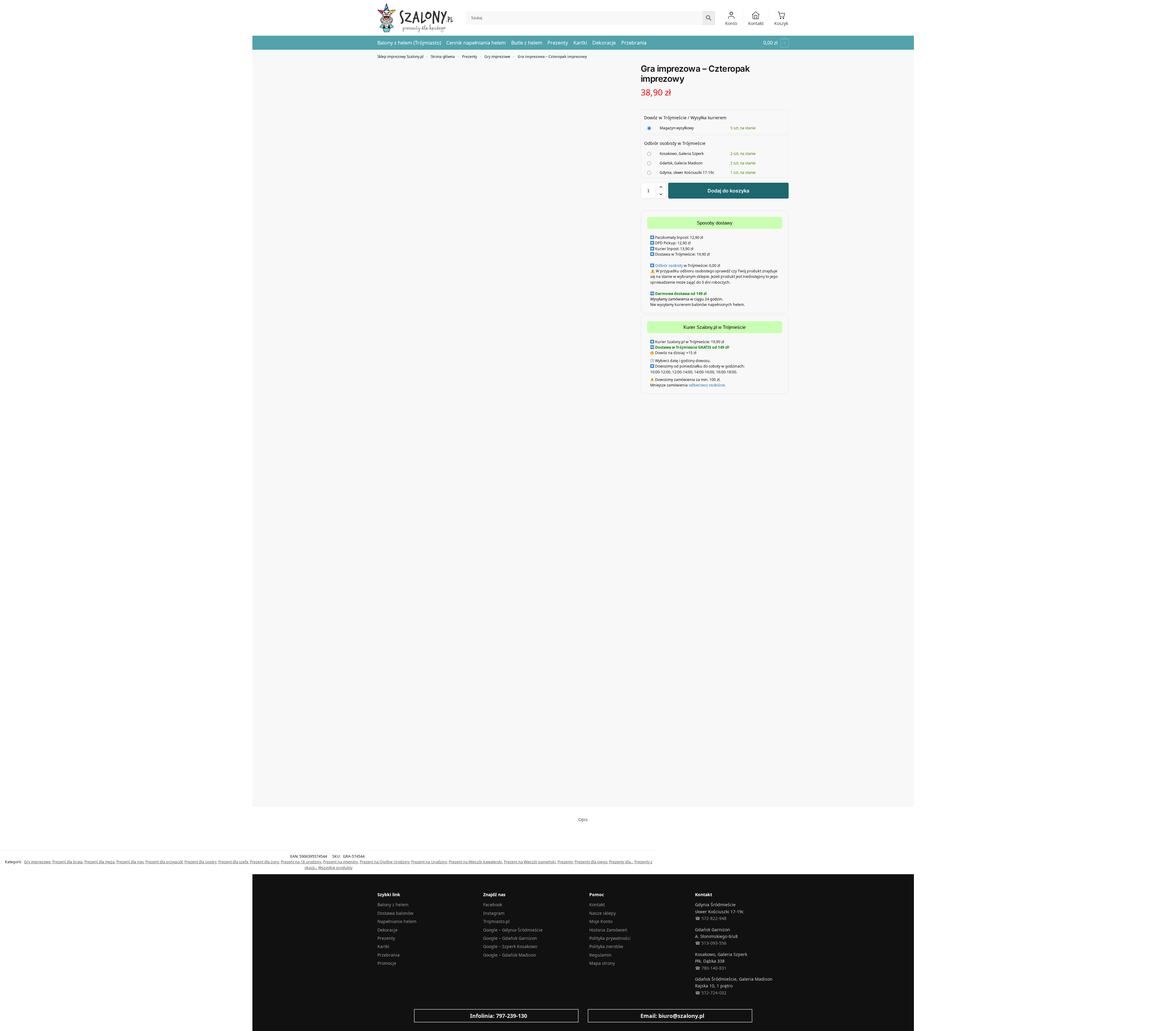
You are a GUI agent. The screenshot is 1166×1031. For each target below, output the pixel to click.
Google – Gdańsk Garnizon (510, 938)
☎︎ (697, 993)
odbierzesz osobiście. (707, 385)
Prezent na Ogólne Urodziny (384, 861)
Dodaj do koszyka (728, 191)
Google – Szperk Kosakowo (510, 946)
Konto (731, 23)
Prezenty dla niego (591, 861)
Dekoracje (387, 930)
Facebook (492, 904)
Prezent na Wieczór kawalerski (475, 861)
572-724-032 (713, 993)
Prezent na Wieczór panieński (530, 861)
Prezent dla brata (67, 861)
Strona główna (443, 56)
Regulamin (600, 955)
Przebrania (388, 955)
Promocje (386, 963)
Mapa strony (602, 963)
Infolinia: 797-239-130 (498, 1015)
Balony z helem (392, 904)
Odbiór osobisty (669, 265)
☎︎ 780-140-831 (710, 968)
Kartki (383, 946)
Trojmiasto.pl (496, 921)
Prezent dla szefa (233, 861)
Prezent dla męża (99, 861)
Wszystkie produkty (335, 867)
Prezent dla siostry (200, 861)
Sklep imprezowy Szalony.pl (400, 56)
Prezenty (469, 56)
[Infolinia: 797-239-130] (423, 1015)
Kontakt (756, 23)
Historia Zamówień (608, 930)
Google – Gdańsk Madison (509, 955)
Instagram (494, 913)
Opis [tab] (583, 819)
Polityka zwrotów (606, 946)
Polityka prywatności (610, 938)
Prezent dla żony (264, 861)
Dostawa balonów (395, 913)
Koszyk (781, 23)
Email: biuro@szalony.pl (672, 1015)
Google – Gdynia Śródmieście (513, 930)
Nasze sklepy (602, 913)
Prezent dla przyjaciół (164, 861)
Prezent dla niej (130, 861)
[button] (776, 43)
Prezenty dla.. (621, 861)
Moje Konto (600, 921)
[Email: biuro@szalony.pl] (597, 1015)
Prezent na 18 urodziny (301, 861)
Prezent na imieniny (340, 861)
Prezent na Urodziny (429, 861)
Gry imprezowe (497, 56)
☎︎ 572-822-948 (710, 918)
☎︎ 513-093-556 (710, 943)
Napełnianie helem (396, 921)
